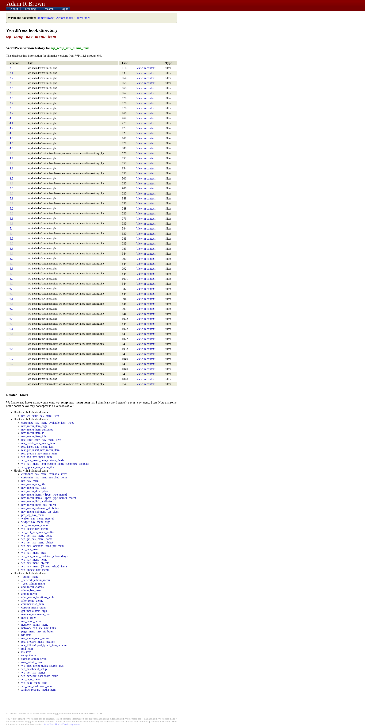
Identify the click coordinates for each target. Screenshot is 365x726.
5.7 (11, 258)
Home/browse (45, 17)
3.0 (11, 68)
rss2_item (27, 648)
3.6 (11, 98)
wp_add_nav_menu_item (36, 456)
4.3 (11, 133)
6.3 (11, 318)
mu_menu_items (31, 621)
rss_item (26, 652)
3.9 (11, 113)
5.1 (11, 198)
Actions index (64, 17)
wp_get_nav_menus (33, 672)
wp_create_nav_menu (34, 525)
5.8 (11, 268)
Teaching (30, 8)
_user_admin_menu (33, 583)
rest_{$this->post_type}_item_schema (44, 645)
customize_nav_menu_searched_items (44, 477)
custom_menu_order (33, 607)
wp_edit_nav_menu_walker (38, 532)
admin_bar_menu (31, 590)
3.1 (11, 73)
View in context (145, 68)
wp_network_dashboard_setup (39, 676)
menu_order (28, 617)
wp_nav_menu (30, 549)
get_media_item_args (34, 610)
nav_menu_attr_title (33, 484)
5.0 (11, 188)
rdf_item (26, 634)
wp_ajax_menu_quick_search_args (42, 665)
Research (48, 8)
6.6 (11, 348)
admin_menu (29, 593)
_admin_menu (29, 576)
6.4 (11, 328)
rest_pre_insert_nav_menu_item (40, 450)
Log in (64, 8)
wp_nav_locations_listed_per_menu (42, 545)
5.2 (11, 208)
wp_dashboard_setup (34, 669)
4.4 (11, 138)
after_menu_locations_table (37, 597)
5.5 (11, 238)
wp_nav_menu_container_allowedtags (44, 556)
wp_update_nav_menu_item (38, 467)
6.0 (11, 288)
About (14, 8)
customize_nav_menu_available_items (44, 474)
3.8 (11, 108)
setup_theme (28, 655)
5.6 (11, 248)
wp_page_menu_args (34, 682)
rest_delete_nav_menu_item (38, 443)
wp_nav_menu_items (34, 559)
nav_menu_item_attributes (37, 429)
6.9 (11, 379)
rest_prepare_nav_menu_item (39, 453)
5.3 (11, 218)
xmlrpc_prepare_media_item (38, 689)
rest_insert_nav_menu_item (37, 446)
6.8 (11, 369)
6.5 (11, 339)
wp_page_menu (30, 679)
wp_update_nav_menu (35, 569)
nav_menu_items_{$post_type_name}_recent (48, 498)
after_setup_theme (32, 600)
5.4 (11, 228)
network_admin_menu (34, 624)
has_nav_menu (30, 480)
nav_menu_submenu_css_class (40, 511)
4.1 (11, 123)
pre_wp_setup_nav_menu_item (40, 415)
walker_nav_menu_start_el (37, 518)
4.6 (11, 148)
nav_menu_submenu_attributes (40, 508)
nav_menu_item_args (34, 426)
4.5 (11, 143)
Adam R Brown (25, 3)
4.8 (11, 168)
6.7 (11, 359)
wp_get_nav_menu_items (36, 535)
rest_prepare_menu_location (38, 641)
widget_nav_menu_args (35, 521)
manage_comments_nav (35, 614)
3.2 (11, 78)
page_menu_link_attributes (37, 631)
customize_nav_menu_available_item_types (47, 422)
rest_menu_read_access (35, 638)
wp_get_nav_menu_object (37, 542)
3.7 (11, 103)
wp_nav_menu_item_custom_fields (42, 460)
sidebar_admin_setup (34, 658)
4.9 (11, 178)
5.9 (11, 278)
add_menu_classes (32, 587)
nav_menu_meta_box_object (38, 504)
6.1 (11, 298)
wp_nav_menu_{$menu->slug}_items (44, 566)
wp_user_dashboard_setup (37, 686)
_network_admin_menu (35, 580)
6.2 (11, 308)
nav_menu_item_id (32, 432)
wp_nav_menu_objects (35, 563)
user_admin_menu (32, 662)
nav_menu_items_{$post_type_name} (44, 494)
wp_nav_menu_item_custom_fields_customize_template (55, 463)
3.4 (11, 88)
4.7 (11, 158)
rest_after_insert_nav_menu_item (41, 439)
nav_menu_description (34, 491)
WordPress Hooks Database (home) (61, 724)
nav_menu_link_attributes (36, 501)
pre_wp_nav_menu (32, 515)
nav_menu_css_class (33, 487)
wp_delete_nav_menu (34, 528)
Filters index (82, 17)
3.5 (11, 93)
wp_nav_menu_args (33, 552)
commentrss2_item (32, 604)
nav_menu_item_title (33, 436)
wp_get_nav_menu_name (36, 539)
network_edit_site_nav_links (38, 628)
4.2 (11, 128)
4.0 (11, 118)
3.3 (11, 83)
